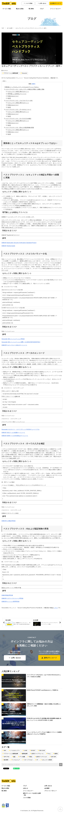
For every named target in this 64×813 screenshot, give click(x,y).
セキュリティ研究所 (47, 759)
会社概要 (46, 788)
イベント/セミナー (28, 790)
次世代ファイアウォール (37, 753)
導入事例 (31, 8)
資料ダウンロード (56, 3)
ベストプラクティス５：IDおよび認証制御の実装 (19, 127)
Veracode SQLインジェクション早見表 (13, 339)
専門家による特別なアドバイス (17, 94)
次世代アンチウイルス (41, 756)
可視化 (30, 756)
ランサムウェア (16, 759)
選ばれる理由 (19, 8)
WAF (5, 750)
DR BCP (33, 750)
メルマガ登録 (29, 3)
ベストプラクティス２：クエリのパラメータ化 (19, 100)
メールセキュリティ (15, 750)
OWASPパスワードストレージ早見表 (12, 598)
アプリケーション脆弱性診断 (11, 73)
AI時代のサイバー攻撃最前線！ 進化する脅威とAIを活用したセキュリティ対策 (44, 704)
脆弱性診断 (24, 753)
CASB (25, 750)
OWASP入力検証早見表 (9, 520)
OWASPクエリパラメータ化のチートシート (14, 345)
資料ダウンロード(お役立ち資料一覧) (32, 794)
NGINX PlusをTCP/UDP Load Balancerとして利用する (42, 690)
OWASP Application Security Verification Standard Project (19, 242)
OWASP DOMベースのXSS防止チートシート (15, 435)
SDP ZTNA (6, 756)
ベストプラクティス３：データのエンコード (18, 109)
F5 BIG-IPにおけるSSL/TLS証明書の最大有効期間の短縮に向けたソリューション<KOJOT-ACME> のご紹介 (44, 719)
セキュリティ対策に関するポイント (18, 91)
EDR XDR (53, 756)
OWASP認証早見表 (7, 595)
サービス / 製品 (7, 8)
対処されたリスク (13, 132)
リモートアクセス (28, 759)
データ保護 (22, 756)
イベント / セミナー (55, 8)
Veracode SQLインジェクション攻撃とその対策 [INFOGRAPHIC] (21, 342)
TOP (3, 28)
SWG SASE (42, 750)
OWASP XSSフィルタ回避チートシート (13, 432)
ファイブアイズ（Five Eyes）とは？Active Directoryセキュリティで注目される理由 (44, 675)
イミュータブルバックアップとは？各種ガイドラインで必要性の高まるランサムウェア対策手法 (44, 733)
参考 (9, 98)
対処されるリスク (13, 96)
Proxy (48, 753)
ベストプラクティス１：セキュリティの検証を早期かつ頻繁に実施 (24, 89)
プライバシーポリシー (50, 790)
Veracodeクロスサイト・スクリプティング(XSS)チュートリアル (20, 429)
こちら (56, 607)
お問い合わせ (42, 3)
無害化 (56, 753)
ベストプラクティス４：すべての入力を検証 (18, 118)
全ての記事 (9, 28)
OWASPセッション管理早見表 (10, 601)
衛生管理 (6, 759)
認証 (14, 756)
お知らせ (25, 788)
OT (37, 759)
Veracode (24, 73)
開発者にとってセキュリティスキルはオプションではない (22, 87)
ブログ (42, 8)
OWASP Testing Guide (8, 245)
